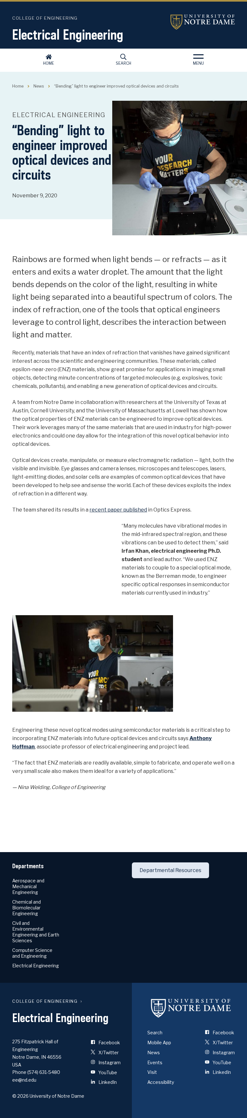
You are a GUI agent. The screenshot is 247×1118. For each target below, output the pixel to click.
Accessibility (160, 1082)
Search (123, 63)
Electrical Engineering (67, 34)
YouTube (107, 1072)
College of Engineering (45, 18)
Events (154, 1062)
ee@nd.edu (24, 1080)
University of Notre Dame (202, 22)
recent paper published (118, 510)
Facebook (108, 1042)
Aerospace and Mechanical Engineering (28, 886)
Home (48, 63)
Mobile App (159, 1042)
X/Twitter (108, 1052)
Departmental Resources (170, 870)
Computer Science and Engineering (32, 953)
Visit (152, 1072)
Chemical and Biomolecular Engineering (26, 907)
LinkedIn (107, 1082)
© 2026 (20, 1096)
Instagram (109, 1062)
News (38, 86)
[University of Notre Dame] (191, 1008)
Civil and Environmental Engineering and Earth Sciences (35, 931)
